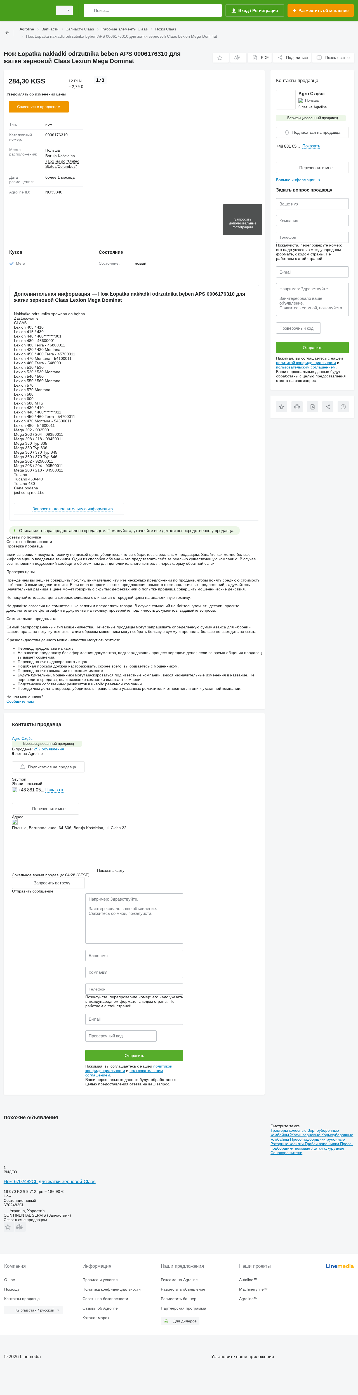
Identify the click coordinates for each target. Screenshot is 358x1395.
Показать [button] (54, 789)
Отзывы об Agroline (100, 1308)
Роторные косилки (287, 1144)
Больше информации (295, 180)
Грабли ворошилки (322, 1144)
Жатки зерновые (305, 1135)
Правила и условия (100, 1279)
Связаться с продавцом (38, 106)
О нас (9, 1279)
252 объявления (49, 749)
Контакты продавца (22, 1298)
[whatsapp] (15, 798)
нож (48, 124)
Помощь (12, 1289)
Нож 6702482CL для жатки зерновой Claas (50, 1181)
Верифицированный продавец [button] (48, 743)
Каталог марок (96, 1317)
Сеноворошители (286, 1152)
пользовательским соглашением (306, 367)
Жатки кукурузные (327, 1148)
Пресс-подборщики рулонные (317, 1139)
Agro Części (22, 738)
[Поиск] (89, 10)
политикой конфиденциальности (306, 362)
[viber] (28, 798)
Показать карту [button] (110, 870)
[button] (221, 58)
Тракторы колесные (289, 1130)
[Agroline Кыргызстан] (26, 10)
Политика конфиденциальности (112, 1289)
